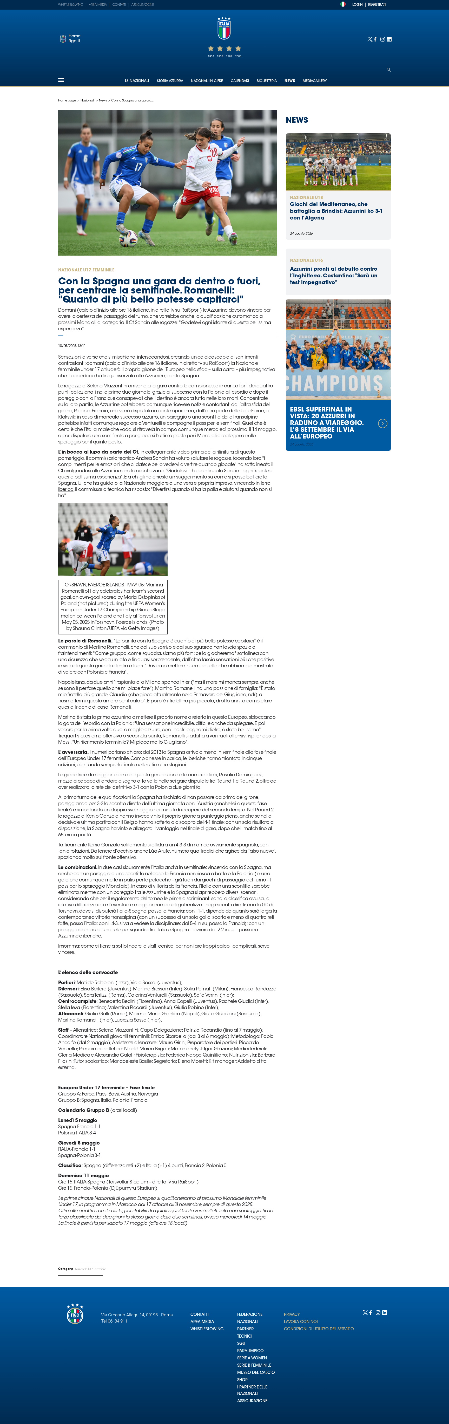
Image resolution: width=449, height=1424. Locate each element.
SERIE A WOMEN (252, 1358)
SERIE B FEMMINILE (254, 1366)
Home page (67, 100)
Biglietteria (267, 81)
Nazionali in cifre (207, 81)
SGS (241, 1344)
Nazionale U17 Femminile (90, 1269)
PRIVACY (292, 1315)
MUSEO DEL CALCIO (256, 1373)
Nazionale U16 (306, 261)
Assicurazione (142, 4)
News (290, 81)
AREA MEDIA (202, 1322)
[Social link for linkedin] (389, 39)
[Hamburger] (61, 80)
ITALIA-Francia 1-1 (77, 1149)
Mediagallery (315, 81)
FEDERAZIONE (249, 1315)
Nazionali (88, 100)
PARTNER (245, 1329)
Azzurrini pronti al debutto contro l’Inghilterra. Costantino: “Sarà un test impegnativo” (334, 276)
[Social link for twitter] (369, 39)
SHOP (242, 1380)
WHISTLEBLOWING (207, 1329)
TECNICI (244, 1337)
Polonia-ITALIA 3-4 (77, 1133)
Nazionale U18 (306, 198)
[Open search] (389, 70)
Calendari (240, 81)
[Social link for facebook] (376, 39)
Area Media (98, 4)
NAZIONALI (247, 1322)
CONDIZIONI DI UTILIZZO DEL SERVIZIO (319, 1329)
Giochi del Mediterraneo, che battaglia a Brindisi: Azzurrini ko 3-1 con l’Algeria (336, 211)
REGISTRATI (377, 4)
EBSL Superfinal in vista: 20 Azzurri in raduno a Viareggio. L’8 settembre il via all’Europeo (326, 423)
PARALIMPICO (250, 1351)
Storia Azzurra (170, 81)
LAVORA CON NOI (301, 1322)
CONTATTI (199, 1315)
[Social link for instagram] (382, 39)
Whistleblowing (70, 4)
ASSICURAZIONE (252, 1401)
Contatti (119, 4)
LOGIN (357, 4)
